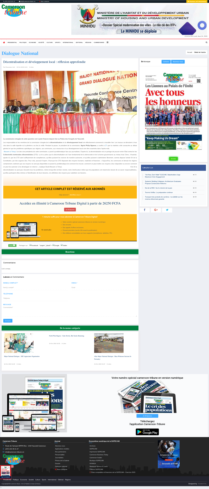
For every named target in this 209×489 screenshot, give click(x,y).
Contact (33, 483)
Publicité (27, 483)
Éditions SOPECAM (96, 469)
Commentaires (99, 42)
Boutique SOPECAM (97, 460)
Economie (32, 42)
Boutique (192, 1)
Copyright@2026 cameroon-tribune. (11, 483)
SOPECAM (93, 449)
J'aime (11, 245)
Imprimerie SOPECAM (97, 452)
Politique (23, 42)
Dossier (57, 463)
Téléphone (8, 294)
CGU (22, 483)
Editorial (79, 42)
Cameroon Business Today (99, 455)
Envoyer (8, 321)
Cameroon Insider (96, 457)
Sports (57, 42)
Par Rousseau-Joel (9, 67)
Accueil (189, 52)
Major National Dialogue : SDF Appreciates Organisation (22, 356)
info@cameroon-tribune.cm (27, 1)
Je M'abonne (70, 209)
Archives (92, 446)
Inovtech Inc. (202, 484)
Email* (74, 283)
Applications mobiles (62, 449)
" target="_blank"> (45, 245)
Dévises (38, 483)
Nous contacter (44, 1)
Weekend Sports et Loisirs (99, 466)
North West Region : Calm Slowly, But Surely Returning (66, 336)
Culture (50, 42)
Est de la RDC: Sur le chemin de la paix (158, 188)
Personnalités (59, 455)
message (7, 304)
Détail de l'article (200, 52)
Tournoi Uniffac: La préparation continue (159, 192)
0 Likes (31, 67)
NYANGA (93, 463)
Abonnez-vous (178, 62)
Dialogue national (61, 466)
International (68, 42)
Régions (88, 42)
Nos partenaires (60, 452)
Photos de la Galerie (62, 460)
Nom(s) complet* (10, 283)
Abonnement (202, 1)
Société (41, 42)
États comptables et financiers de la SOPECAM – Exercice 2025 (113, 472)
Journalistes (59, 457)
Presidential (12, 42)
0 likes (19, 364)
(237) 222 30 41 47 (9, 1)
